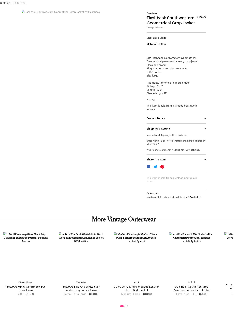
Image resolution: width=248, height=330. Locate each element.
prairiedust (158, 27)
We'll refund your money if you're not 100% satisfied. (173, 149)
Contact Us (195, 197)
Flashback (152, 13)
